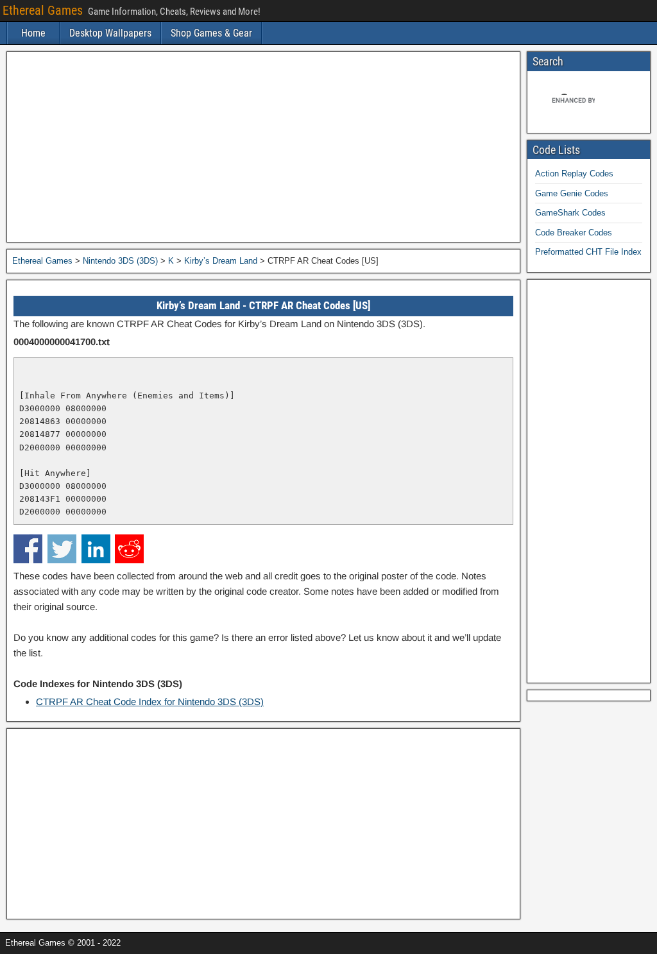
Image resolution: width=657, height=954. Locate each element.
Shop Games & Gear (211, 33)
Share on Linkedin (95, 548)
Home (33, 33)
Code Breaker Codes (573, 232)
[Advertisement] (263, 147)
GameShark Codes (570, 212)
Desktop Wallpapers (110, 33)
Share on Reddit (129, 548)
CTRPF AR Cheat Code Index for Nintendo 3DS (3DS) (150, 701)
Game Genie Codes (571, 193)
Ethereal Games (43, 10)
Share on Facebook (27, 548)
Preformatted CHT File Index (588, 252)
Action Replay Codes (574, 173)
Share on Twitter (61, 548)
